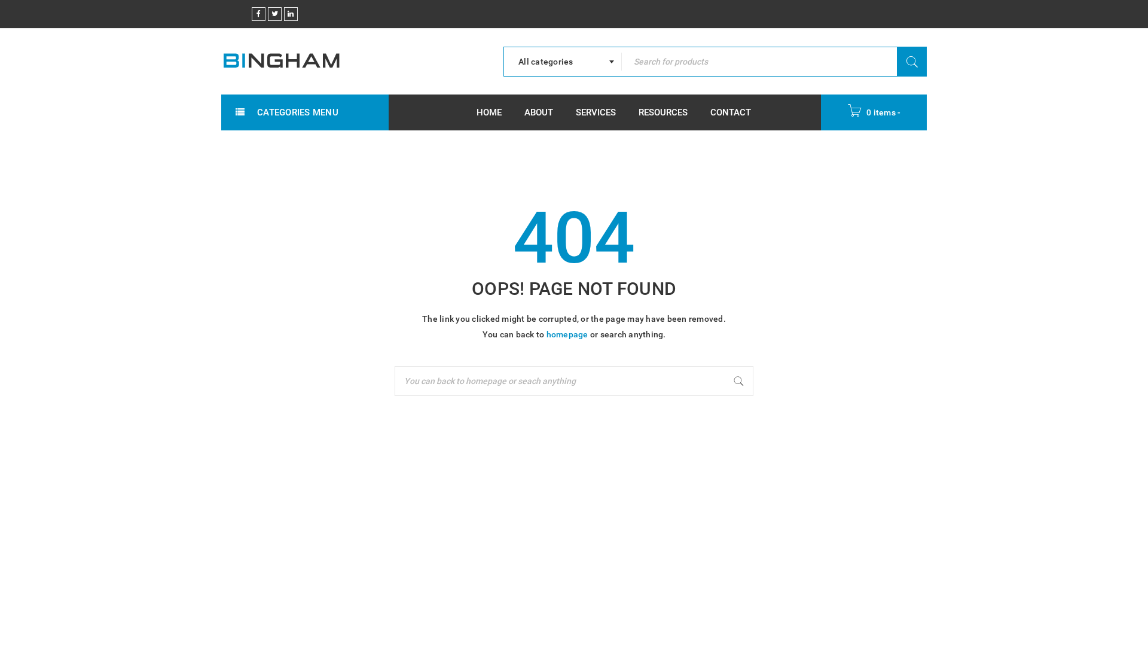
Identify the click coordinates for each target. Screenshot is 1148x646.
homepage (567, 334)
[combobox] (562, 62)
